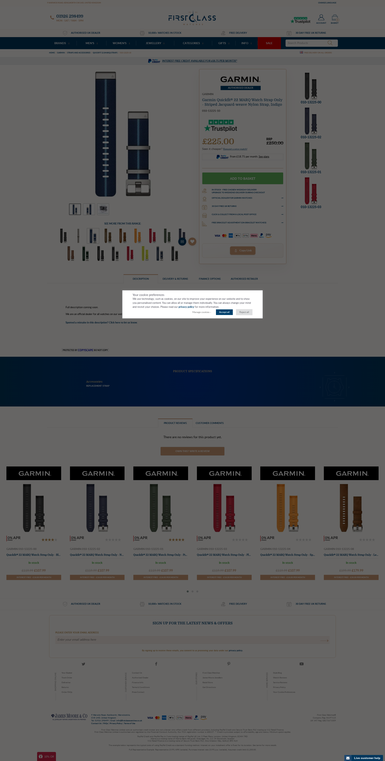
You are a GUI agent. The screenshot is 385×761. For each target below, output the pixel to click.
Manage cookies (200, 312)
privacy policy (186, 307)
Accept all (224, 312)
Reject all (244, 312)
